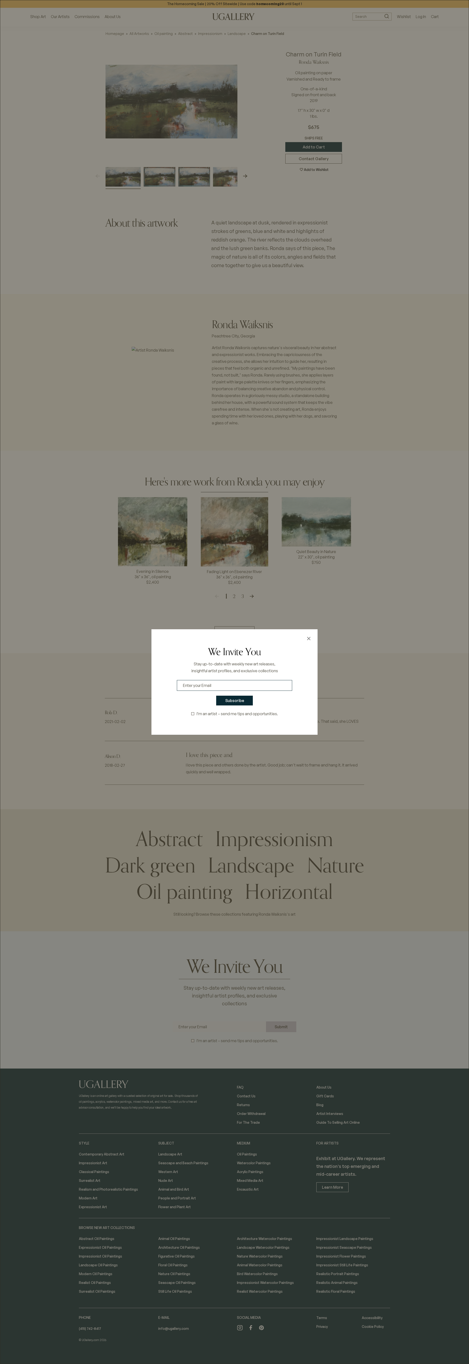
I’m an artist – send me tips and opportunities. (237, 713)
